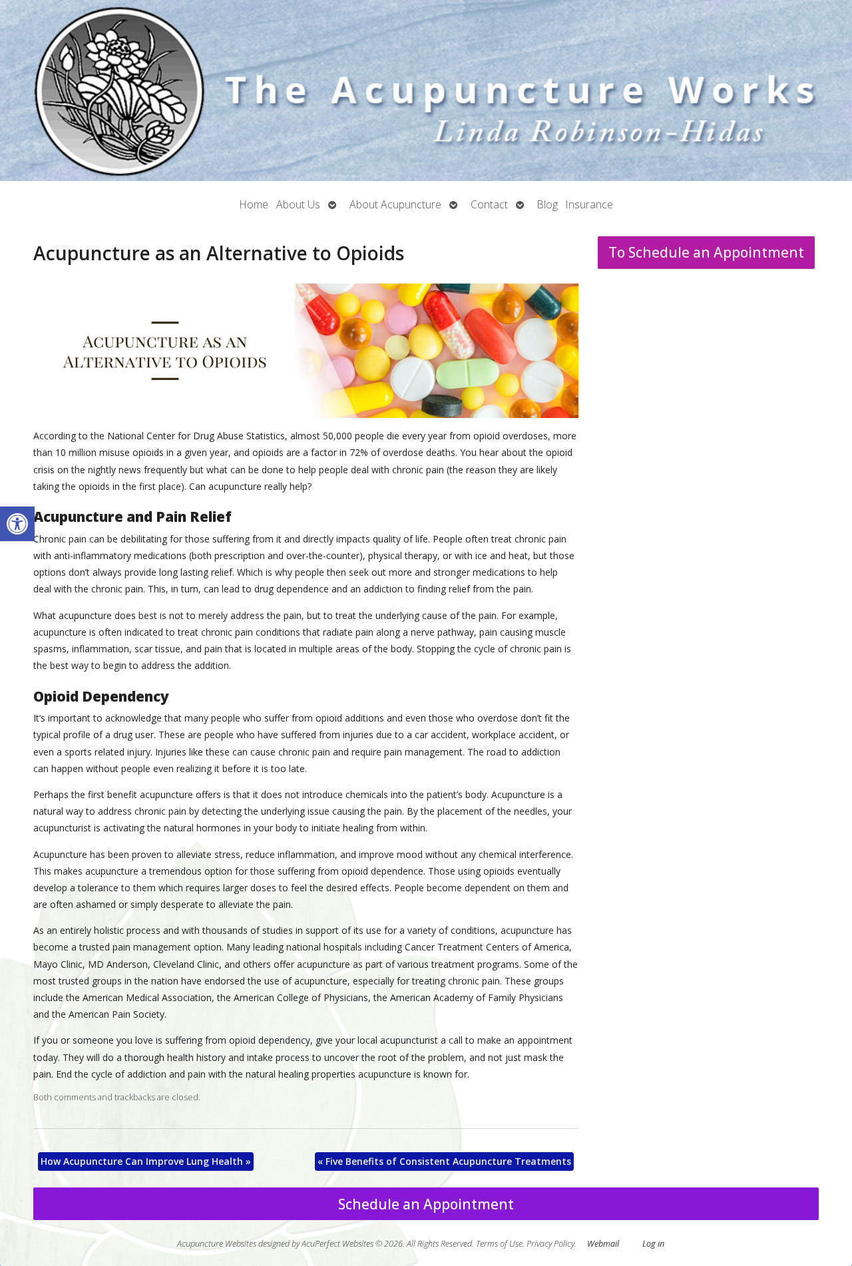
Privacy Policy (550, 1243)
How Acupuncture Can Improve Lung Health (146, 1161)
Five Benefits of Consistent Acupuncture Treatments (444, 1161)
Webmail (603, 1243)
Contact (489, 204)
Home (254, 204)
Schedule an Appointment (426, 1204)
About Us (298, 204)
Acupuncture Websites (216, 1243)
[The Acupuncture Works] (426, 90)
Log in (653, 1243)
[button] (17, 524)
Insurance (589, 204)
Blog (547, 204)
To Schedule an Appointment (706, 252)
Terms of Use (499, 1243)
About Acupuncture (395, 204)
